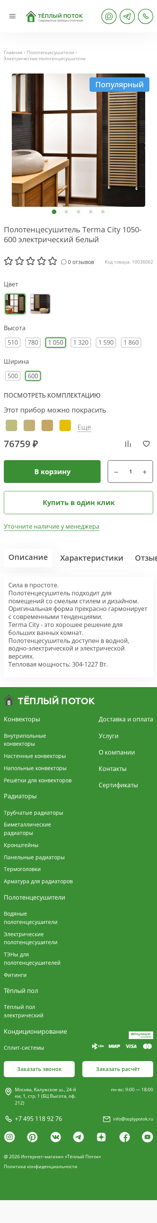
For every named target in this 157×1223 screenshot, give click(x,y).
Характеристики (91, 558)
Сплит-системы (24, 1047)
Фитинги (15, 974)
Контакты (113, 768)
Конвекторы (22, 719)
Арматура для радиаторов (38, 881)
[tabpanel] (78, 140)
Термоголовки (22, 869)
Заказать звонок (39, 1069)
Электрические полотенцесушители (44, 59)
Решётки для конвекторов (38, 780)
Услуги (109, 736)
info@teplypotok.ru (133, 1119)
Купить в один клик (79, 502)
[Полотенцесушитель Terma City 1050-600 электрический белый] (78, 140)
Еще (84, 427)
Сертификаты (118, 785)
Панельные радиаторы (34, 857)
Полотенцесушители (50, 53)
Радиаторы (20, 796)
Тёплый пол (21, 990)
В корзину (52, 471)
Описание (28, 557)
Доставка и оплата (126, 719)
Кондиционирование (35, 1031)
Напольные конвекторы (35, 768)
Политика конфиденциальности (40, 1166)
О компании (117, 752)
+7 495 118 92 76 (38, 1118)
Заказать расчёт (118, 1069)
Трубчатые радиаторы (33, 812)
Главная (13, 53)
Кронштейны (21, 845)
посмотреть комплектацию (52, 395)
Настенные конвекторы (35, 755)
